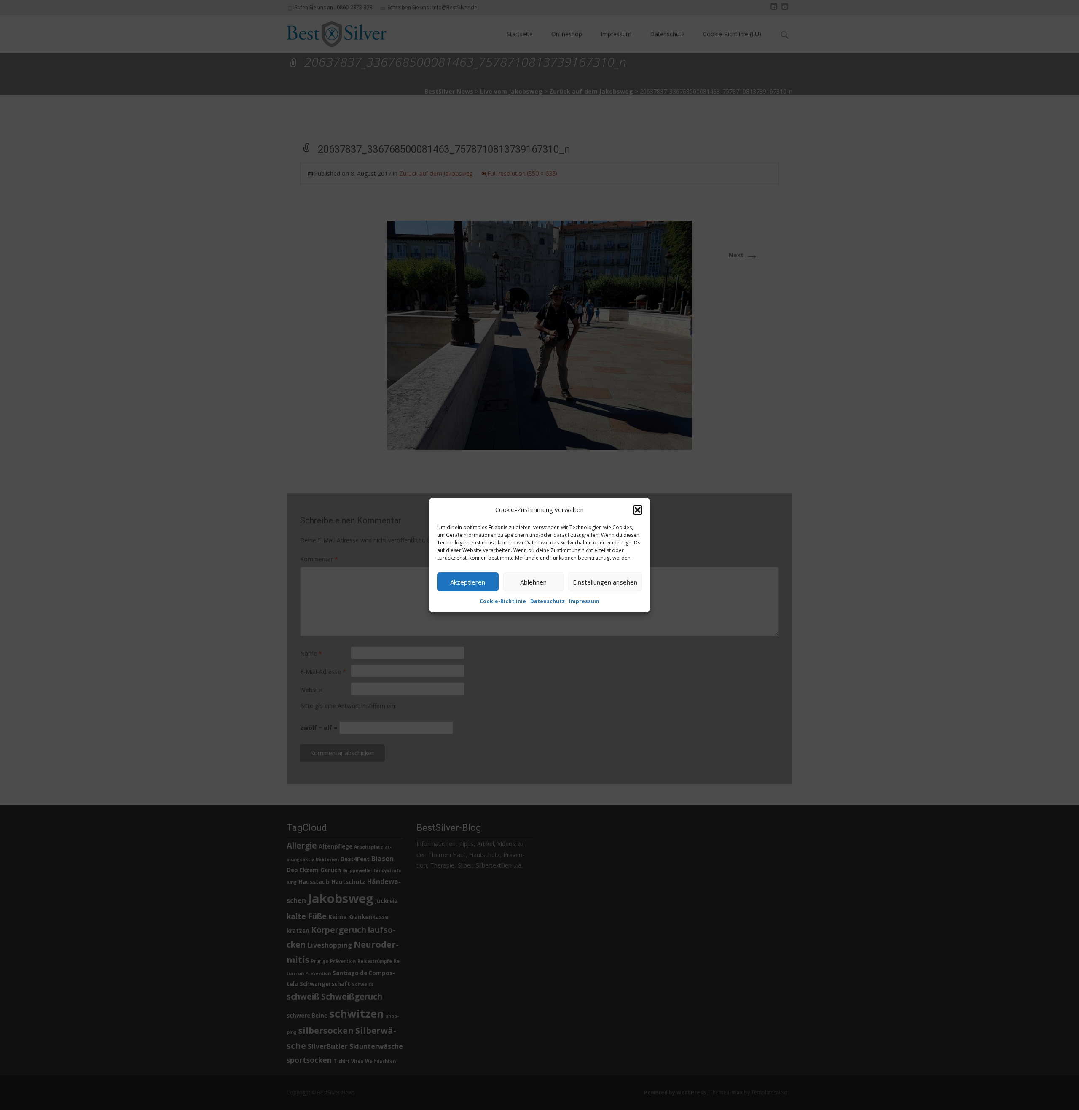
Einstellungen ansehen (605, 581)
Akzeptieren (467, 581)
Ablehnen (533, 581)
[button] (637, 509)
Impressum (584, 601)
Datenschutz (547, 601)
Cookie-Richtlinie (503, 601)
